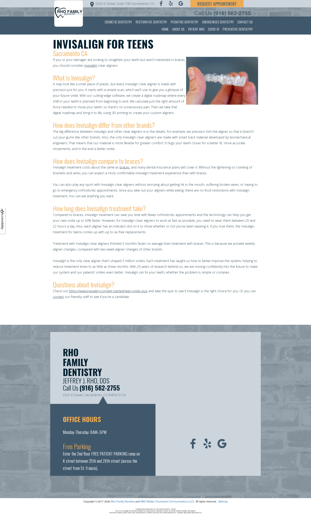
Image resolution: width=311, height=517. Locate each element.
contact (58, 297)
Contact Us (245, 22)
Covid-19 (213, 29)
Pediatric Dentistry (184, 22)
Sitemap (223, 501)
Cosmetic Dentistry (118, 22)
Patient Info (196, 29)
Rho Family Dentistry (123, 501)
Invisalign (90, 65)
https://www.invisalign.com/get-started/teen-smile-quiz (108, 291)
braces (124, 167)
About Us (178, 29)
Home (165, 29)
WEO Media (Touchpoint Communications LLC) (167, 501)
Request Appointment (216, 3)
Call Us (222, 13)
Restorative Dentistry (151, 22)
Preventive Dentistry (238, 29)
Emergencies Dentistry (218, 22)
